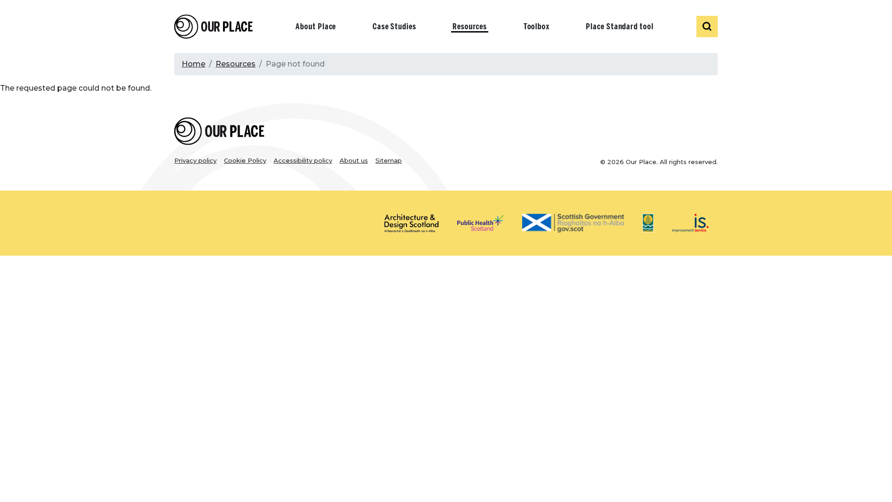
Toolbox (537, 26)
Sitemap (388, 160)
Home (193, 63)
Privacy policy (195, 160)
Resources (470, 26)
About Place (315, 26)
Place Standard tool (619, 26)
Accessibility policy (303, 160)
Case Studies (394, 26)
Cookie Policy (245, 160)
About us (354, 160)
